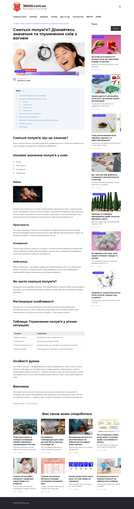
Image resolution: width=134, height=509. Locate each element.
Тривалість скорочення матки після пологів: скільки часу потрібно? (106, 295)
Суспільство (78, 17)
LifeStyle (33, 17)
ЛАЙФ (98, 17)
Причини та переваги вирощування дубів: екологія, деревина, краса (106, 216)
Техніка (54, 17)
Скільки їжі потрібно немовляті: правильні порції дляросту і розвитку (23, 480)
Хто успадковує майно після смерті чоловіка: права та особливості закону (108, 438)
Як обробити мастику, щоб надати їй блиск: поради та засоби (105, 255)
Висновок (23, 127)
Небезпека (27, 110)
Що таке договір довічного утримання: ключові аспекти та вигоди (105, 177)
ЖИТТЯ (90, 17)
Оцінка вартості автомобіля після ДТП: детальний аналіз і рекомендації (106, 98)
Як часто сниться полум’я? (30, 114)
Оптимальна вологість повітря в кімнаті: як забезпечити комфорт (108, 478)
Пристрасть (27, 105)
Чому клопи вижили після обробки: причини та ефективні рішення (104, 137)
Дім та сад (65, 17)
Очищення (27, 107)
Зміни (25, 102)
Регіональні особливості (29, 117)
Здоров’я (44, 17)
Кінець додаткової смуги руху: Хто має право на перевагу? (81, 478)
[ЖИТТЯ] (106, 171)
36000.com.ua (34, 6)
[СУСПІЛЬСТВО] (106, 53)
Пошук (94, 24)
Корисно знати (20, 17)
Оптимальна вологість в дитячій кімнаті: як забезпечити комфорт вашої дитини (80, 440)
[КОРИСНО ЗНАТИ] (106, 131)
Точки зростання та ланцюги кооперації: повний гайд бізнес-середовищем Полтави (24, 440)
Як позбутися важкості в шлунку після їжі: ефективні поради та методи (105, 59)
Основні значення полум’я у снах (32, 99)
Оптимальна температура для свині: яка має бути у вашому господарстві (52, 440)
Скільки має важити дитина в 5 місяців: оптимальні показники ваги (52, 480)
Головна (16, 23)
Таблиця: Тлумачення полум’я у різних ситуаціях (39, 120)
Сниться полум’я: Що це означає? (32, 96)
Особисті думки (25, 124)
